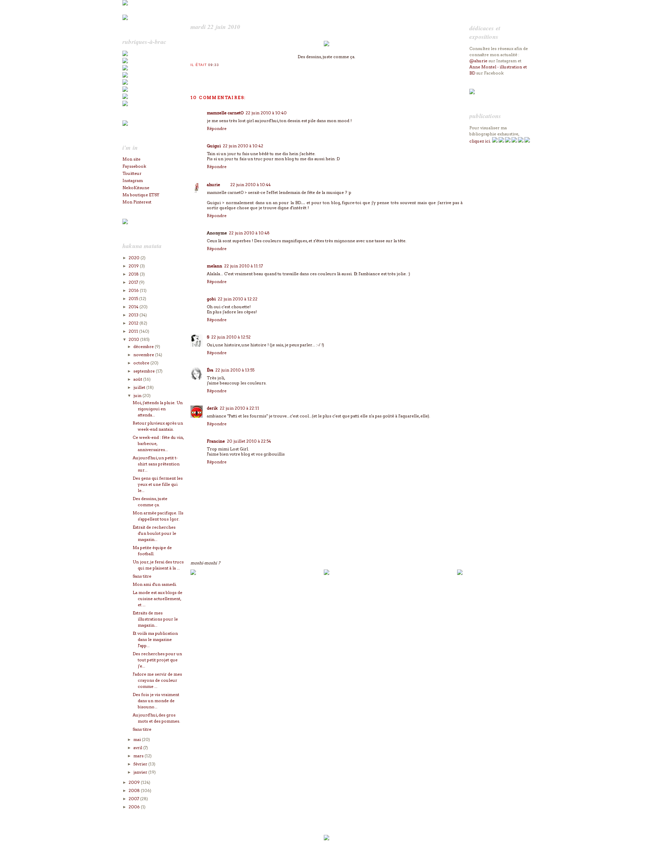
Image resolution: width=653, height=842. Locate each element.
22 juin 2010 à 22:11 (239, 408)
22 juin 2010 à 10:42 (243, 145)
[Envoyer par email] (193, 73)
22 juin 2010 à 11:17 (243, 265)
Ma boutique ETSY (140, 194)
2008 (135, 790)
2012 (134, 323)
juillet (139, 387)
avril (138, 747)
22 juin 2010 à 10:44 (250, 184)
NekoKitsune (135, 187)
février (140, 763)
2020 (134, 257)
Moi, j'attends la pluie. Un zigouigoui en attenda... (158, 408)
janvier (140, 772)
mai (137, 739)
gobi (211, 298)
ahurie (213, 184)
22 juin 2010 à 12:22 (237, 298)
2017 (134, 282)
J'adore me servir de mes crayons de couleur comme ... (157, 680)
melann (214, 265)
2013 (134, 314)
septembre (144, 371)
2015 (134, 298)
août (138, 379)
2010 (134, 339)
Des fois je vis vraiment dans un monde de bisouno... (156, 700)
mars (139, 755)
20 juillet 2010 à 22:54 (249, 441)
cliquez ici (479, 141)
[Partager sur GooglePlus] (234, 73)
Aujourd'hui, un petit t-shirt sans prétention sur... (156, 464)
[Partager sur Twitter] (200, 73)
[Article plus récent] (193, 573)
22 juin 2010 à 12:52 (231, 337)
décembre (144, 346)
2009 (135, 782)
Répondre (217, 128)
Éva (210, 370)
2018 (134, 274)
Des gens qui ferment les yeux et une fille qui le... (158, 484)
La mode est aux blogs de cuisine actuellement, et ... (157, 598)
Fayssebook (134, 166)
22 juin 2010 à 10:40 (266, 112)
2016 (134, 290)
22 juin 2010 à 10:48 (249, 232)
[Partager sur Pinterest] (214, 73)
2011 (134, 331)
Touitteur (131, 173)
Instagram (132, 180)
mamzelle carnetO (225, 112)
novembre (144, 354)
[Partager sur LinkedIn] (220, 73)
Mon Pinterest (136, 201)
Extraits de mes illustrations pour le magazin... (155, 619)
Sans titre (142, 576)
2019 (134, 265)
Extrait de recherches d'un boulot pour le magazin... (154, 533)
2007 (134, 798)
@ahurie (478, 60)
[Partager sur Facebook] (207, 73)
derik (212, 408)
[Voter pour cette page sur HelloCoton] (227, 73)
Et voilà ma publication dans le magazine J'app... (155, 639)
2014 (134, 306)
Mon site (131, 159)
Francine (216, 441)
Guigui (214, 145)
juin (138, 395)
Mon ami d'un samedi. (155, 584)
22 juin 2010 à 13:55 (234, 370)
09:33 (213, 65)
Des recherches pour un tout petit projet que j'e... (157, 659)
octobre (141, 362)
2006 (135, 806)
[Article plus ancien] (460, 573)
